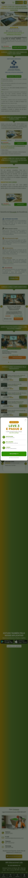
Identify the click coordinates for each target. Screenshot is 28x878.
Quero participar (13, 453)
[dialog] (14, 439)
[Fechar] (26, 420)
